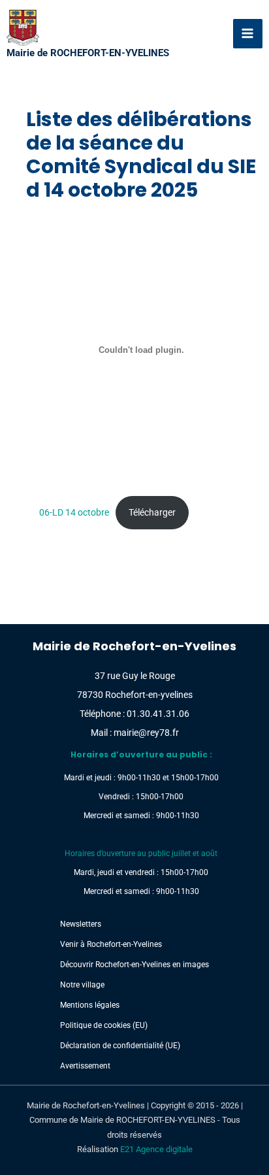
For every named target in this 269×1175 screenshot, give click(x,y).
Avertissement (85, 1065)
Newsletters (80, 924)
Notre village (82, 984)
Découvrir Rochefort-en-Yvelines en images (134, 964)
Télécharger (152, 512)
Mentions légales (89, 1005)
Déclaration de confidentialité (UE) (120, 1045)
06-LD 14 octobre (74, 512)
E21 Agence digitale (156, 1149)
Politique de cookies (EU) (104, 1025)
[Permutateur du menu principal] (248, 34)
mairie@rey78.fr (146, 732)
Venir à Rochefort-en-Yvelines (111, 944)
